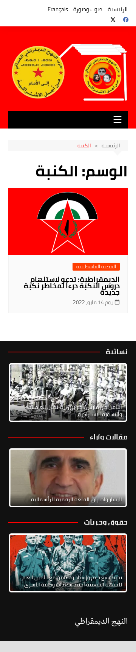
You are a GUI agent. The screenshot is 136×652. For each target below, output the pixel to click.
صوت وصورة (87, 9)
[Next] (112, 392)
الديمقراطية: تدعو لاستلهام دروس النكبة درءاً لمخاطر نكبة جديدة (72, 285)
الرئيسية (118, 9)
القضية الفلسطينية (96, 267)
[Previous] (24, 477)
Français (58, 9)
